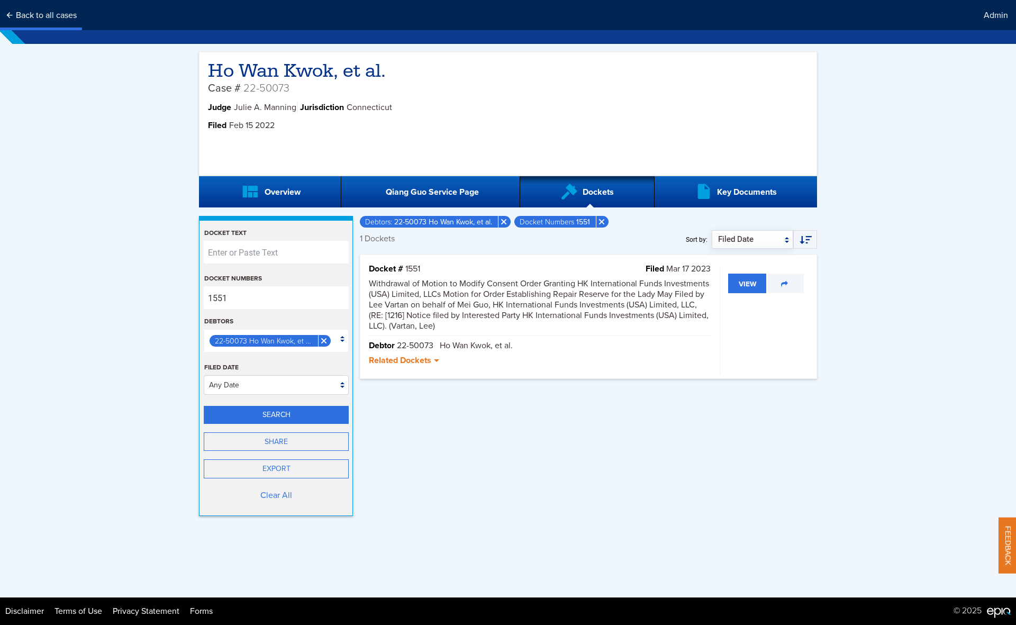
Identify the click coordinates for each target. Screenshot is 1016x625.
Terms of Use (78, 611)
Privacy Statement (146, 611)
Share (276, 441)
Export (276, 468)
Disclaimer (24, 611)
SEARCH (276, 414)
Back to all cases (45, 15)
